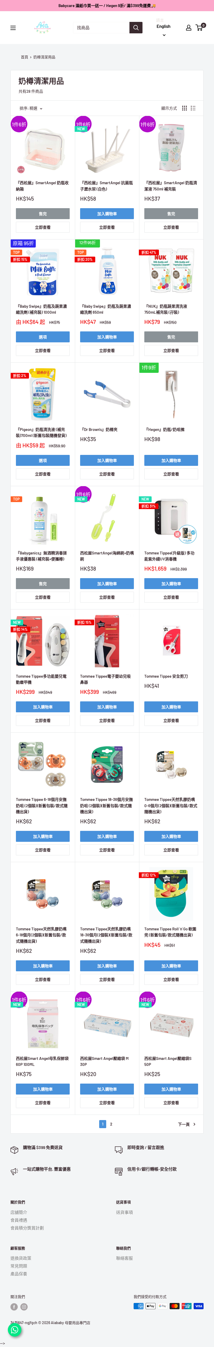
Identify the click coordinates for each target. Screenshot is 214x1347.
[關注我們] (14, 1306)
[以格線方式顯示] (184, 108)
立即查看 (43, 227)
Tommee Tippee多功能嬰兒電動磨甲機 (41, 679)
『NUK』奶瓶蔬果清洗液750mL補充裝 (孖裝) (165, 309)
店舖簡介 (18, 1212)
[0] (199, 27)
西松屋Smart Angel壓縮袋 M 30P (104, 1061)
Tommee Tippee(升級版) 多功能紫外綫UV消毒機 (169, 556)
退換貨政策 (20, 1258)
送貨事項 (124, 1212)
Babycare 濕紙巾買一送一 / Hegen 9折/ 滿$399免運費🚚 (107, 5)
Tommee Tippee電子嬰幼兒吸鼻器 (105, 679)
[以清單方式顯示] (193, 108)
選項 (43, 337)
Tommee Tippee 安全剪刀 (166, 676)
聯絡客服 (124, 1258)
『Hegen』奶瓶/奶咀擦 (164, 429)
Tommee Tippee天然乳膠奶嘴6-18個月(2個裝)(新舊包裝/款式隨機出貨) (41, 934)
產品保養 (18, 1273)
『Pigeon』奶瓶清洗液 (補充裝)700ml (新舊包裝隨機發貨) (41, 432)
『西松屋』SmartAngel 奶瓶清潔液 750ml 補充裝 (170, 185)
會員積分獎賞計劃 (27, 1227)
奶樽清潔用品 (44, 57)
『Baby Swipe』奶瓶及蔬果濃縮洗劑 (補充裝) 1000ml (41, 309)
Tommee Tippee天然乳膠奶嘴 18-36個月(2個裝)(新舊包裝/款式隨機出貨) (106, 934)
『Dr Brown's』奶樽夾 (98, 429)
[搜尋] (135, 27)
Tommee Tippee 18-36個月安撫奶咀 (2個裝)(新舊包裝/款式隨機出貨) (106, 805)
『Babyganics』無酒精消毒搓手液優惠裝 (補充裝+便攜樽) (41, 556)
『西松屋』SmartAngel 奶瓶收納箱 (42, 185)
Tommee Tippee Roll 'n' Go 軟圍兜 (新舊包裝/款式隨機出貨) (170, 931)
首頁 (24, 57)
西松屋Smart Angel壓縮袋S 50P (168, 1061)
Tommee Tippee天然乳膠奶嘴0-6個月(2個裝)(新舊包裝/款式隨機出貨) (170, 805)
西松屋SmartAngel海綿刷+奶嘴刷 (107, 556)
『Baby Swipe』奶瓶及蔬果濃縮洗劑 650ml (105, 309)
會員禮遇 (18, 1220)
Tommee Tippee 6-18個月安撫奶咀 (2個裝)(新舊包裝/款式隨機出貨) (42, 805)
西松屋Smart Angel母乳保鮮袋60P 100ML (42, 1061)
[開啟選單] (13, 28)
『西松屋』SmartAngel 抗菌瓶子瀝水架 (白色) (106, 185)
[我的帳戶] (188, 27)
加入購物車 (107, 213)
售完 (43, 213)
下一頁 (184, 1124)
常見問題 (18, 1265)
